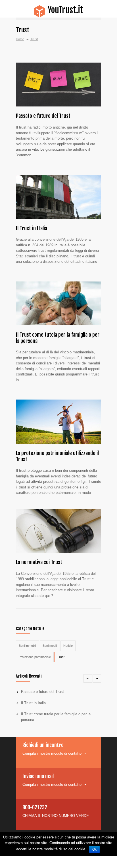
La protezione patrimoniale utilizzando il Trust (57, 456)
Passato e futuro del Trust (43, 116)
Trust (60, 657)
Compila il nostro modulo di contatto (52, 753)
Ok (94, 849)
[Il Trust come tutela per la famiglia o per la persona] (58, 303)
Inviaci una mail (38, 776)
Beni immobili (27, 645)
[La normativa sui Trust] (58, 531)
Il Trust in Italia (31, 228)
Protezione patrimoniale (35, 657)
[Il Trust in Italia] (58, 197)
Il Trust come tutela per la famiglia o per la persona (58, 338)
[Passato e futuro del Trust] (58, 85)
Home (20, 39)
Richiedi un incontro (43, 745)
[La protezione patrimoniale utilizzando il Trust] (58, 422)
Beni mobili (50, 645)
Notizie (68, 645)
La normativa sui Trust (39, 562)
